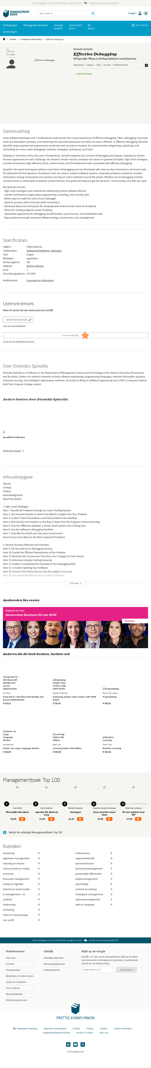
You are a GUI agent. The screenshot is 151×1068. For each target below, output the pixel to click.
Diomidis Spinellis (83, 49)
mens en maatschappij (15, 915)
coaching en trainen (13, 863)
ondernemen (83, 853)
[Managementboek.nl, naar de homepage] (16, 16)
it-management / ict (14, 894)
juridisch (7, 899)
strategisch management (89, 894)
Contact (10, 964)
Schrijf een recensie (16, 319)
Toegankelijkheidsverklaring (56, 1033)
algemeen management (16, 858)
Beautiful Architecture (14, 437)
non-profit (8, 920)
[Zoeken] (93, 13)
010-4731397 (142, 25)
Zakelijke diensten (54, 958)
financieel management (16, 879)
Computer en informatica (31, 39)
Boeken (13, 39)
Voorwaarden (13, 970)
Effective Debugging (55, 39)
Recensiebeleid (14, 994)
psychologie (82, 884)
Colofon (76, 1028)
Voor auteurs (13, 988)
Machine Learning (112, 748)
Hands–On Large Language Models (21, 748)
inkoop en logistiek (13, 884)
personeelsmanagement (89, 868)
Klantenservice (15, 951)
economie (8, 873)
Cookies (103, 1028)
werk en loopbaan (85, 904)
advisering (8, 853)
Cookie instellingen (123, 1028)
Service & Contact (84, 1033)
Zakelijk (48, 951)
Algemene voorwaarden (55, 1028)
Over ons (10, 958)
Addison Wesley (35, 266)
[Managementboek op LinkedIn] (68, 1044)
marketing (8, 909)
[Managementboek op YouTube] (75, 1044)
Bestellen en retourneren (20, 976)
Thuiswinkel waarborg (27, 1028)
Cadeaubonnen (52, 970)
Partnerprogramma (16, 1000)
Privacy (90, 1028)
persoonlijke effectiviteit (88, 873)
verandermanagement (88, 899)
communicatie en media (16, 868)
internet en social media (16, 889)
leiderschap (9, 904)
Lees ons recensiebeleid (14, 326)
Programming (109, 697)
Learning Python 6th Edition (67, 748)
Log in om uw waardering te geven (18, 341)
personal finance (85, 863)
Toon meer (74, 583)
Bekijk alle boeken (12, 451)
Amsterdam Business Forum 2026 (31, 615)
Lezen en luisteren (16, 982)
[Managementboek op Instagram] (83, 1044)
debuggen (56, 250)
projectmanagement (87, 879)
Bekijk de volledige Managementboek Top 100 (35, 832)
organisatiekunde (85, 858)
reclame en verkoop (86, 889)
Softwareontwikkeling (38, 250)
